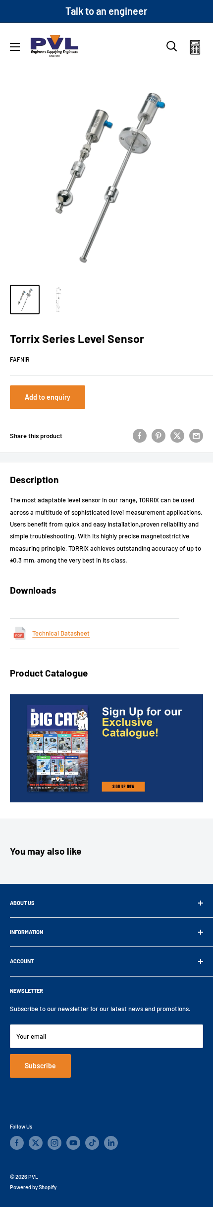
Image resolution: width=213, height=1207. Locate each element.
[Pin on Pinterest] (158, 436)
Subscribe (40, 1065)
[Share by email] (196, 436)
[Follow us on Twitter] (36, 1143)
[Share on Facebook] (140, 436)
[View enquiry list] (195, 49)
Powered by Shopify (33, 1187)
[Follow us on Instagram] (54, 1143)
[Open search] (171, 46)
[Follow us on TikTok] (92, 1143)
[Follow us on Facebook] (17, 1143)
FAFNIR (19, 359)
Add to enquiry (47, 397)
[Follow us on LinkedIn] (111, 1143)
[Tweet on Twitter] (177, 436)
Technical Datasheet (61, 633)
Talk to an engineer (106, 11)
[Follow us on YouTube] (73, 1143)
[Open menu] (15, 47)
